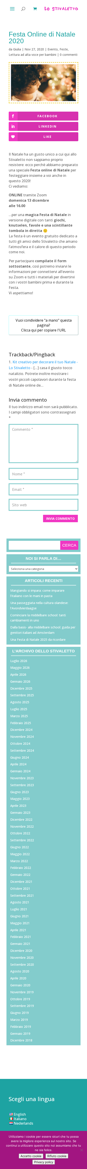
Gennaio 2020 (20, 985)
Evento (53, 49)
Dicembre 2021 (21, 881)
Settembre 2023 (22, 785)
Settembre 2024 (22, 750)
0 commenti (68, 54)
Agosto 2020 (19, 971)
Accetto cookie (31, 1156)
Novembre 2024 (22, 736)
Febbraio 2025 (20, 723)
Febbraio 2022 (20, 868)
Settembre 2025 (22, 695)
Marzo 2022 (19, 861)
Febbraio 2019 (20, 1026)
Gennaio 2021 (20, 944)
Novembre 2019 (22, 992)
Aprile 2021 (18, 930)
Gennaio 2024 (20, 771)
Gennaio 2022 (20, 874)
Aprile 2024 (18, 764)
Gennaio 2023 (20, 812)
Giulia (17, 49)
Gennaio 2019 (20, 1033)
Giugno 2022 (19, 847)
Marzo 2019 (19, 1019)
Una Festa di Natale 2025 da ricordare (38, 639)
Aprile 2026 (18, 674)
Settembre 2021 (22, 895)
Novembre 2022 (22, 826)
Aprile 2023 (18, 805)
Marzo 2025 (19, 716)
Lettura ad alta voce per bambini (32, 54)
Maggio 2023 (20, 799)
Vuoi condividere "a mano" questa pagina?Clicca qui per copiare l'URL (44, 325)
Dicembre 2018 (21, 1040)
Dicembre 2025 (21, 688)
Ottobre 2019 (20, 999)
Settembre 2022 (22, 840)
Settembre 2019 (22, 1006)
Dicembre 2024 (21, 729)
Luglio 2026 (18, 661)
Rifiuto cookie (56, 1156)
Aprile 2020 (18, 978)
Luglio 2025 (18, 709)
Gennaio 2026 (20, 681)
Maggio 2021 (20, 923)
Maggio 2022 (20, 854)
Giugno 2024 (19, 757)
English (20, 1114)
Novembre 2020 (22, 957)
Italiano (20, 1118)
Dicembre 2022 (21, 819)
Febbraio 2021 (20, 937)
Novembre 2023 (22, 778)
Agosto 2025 (19, 702)
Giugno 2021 (19, 916)
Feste (64, 49)
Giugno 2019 (19, 1013)
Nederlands (23, 1123)
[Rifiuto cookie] (81, 1150)
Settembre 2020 (22, 964)
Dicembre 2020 (21, 950)
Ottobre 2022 (20, 833)
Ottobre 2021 (20, 888)
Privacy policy (43, 1162)
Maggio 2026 (20, 667)
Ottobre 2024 (20, 743)
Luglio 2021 (18, 909)
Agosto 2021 (19, 902)
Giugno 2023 (19, 792)
